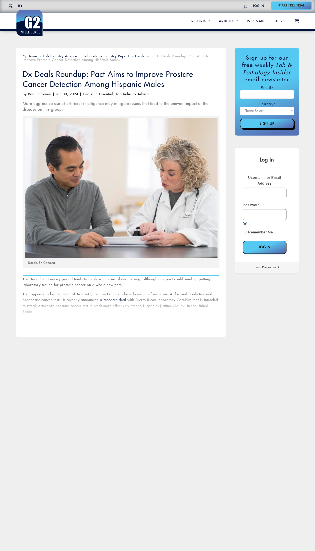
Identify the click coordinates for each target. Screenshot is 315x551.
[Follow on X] (10, 5)
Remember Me (260, 232)
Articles (226, 21)
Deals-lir (90, 94)
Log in (258, 5)
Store (279, 21)
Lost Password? (267, 267)
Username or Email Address (264, 180)
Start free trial (291, 5)
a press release (63, 332)
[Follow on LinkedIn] (20, 5)
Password (251, 205)
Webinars (256, 21)
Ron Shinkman (39, 94)
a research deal (113, 300)
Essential (106, 94)
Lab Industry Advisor (133, 94)
